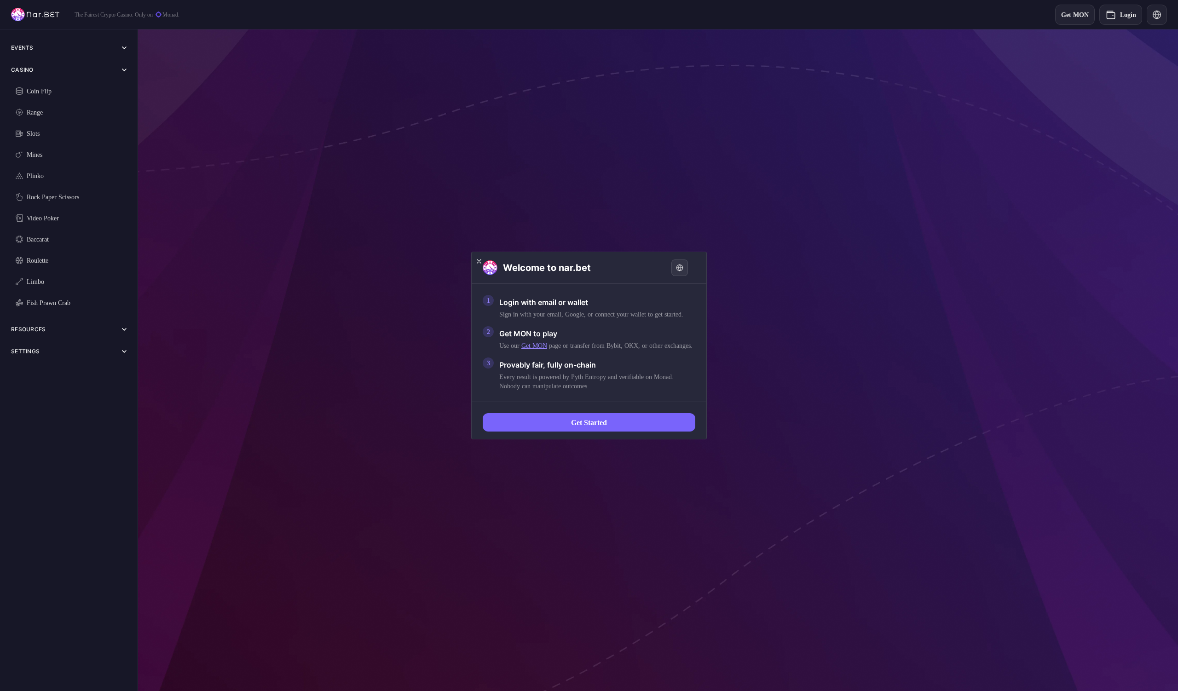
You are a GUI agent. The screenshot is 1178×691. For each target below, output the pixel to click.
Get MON (534, 345)
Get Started (589, 422)
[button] (479, 261)
